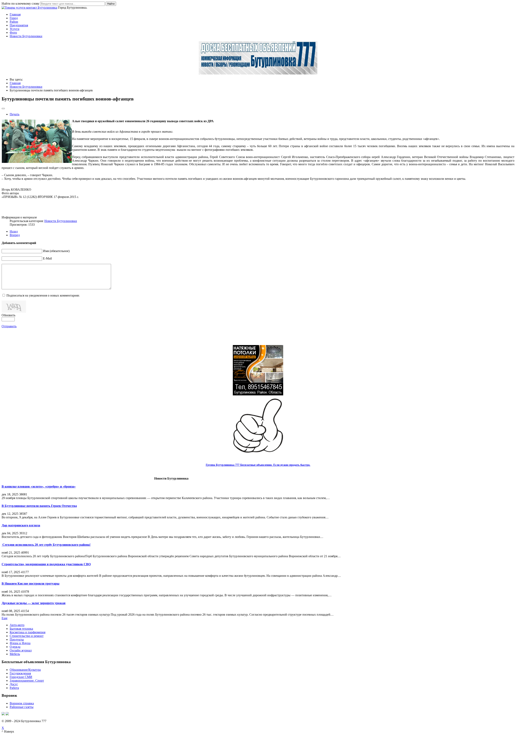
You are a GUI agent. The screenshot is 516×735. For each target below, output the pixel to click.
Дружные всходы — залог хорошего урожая (34, 603)
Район (14, 21)
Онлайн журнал (21, 650)
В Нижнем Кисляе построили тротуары (30, 583)
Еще (4, 618)
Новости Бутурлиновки (26, 36)
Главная (15, 14)
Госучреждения (20, 673)
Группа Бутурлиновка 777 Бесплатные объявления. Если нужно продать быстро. (258, 464)
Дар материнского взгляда (21, 525)
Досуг (14, 684)
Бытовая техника (21, 628)
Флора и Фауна (20, 643)
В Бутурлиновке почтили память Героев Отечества (39, 506)
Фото (13, 32)
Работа (14, 688)
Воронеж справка (22, 703)
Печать (14, 114)
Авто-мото (17, 625)
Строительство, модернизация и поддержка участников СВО (46, 564)
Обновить (8, 315)
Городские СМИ (21, 677)
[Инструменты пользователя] (3, 108)
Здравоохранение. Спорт (27, 680)
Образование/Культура (25, 669)
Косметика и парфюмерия (27, 632)
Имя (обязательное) (56, 251)
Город (14, 18)
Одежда (15, 646)
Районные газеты (21, 707)
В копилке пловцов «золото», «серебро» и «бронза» (39, 486)
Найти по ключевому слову (20, 3)
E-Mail (47, 258)
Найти (110, 3)
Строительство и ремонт (27, 636)
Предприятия (19, 25)
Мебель (15, 654)
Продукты (17, 639)
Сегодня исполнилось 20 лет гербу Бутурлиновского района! (46, 544)
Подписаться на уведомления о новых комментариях (42, 295)
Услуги (14, 29)
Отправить (9, 326)
